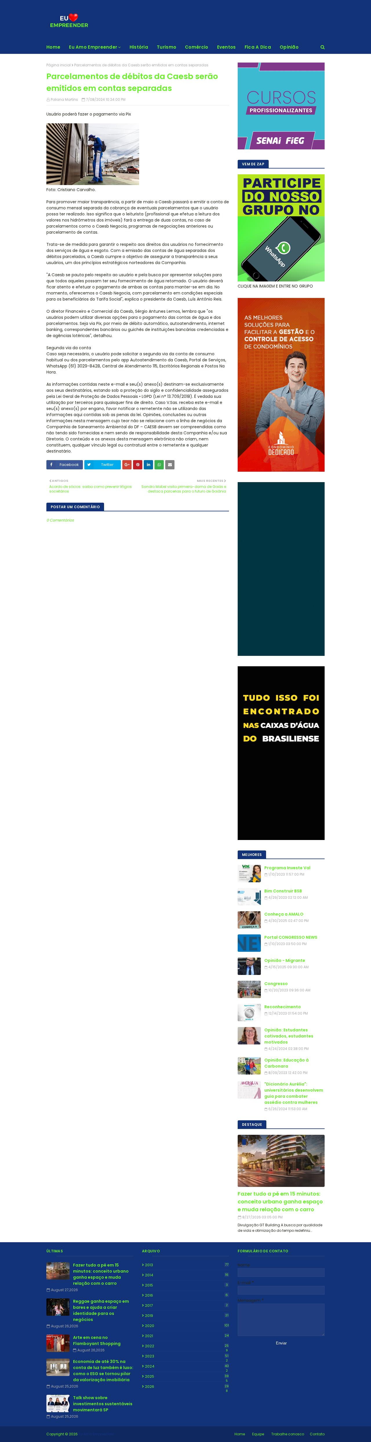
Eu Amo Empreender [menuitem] (93, 47)
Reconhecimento (282, 1007)
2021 (187, 1336)
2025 (187, 1376)
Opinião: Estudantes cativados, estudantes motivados (288, 1036)
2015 (186, 1285)
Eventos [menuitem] (226, 47)
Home (239, 1434)
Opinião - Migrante (284, 960)
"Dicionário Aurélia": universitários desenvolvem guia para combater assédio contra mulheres (293, 1093)
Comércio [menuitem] (196, 47)
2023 (186, 1356)
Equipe (258, 1434)
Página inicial (58, 65)
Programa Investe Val (287, 868)
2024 (187, 1366)
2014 (186, 1275)
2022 (187, 1346)
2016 (186, 1295)
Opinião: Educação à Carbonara (286, 1063)
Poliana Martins (64, 99)
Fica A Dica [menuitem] (258, 47)
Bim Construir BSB (283, 891)
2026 (187, 1387)
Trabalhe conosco (287, 1434)
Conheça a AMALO (283, 914)
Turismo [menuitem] (166, 47)
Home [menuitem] (53, 47)
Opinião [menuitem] (289, 47)
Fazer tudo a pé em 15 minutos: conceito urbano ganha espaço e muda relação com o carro (280, 1201)
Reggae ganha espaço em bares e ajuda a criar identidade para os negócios (101, 1310)
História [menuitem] (139, 47)
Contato (317, 1434)
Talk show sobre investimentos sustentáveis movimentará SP (102, 1404)
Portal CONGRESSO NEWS (290, 937)
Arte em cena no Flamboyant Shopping (97, 1340)
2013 (186, 1265)
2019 (186, 1315)
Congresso (276, 984)
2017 (186, 1305)
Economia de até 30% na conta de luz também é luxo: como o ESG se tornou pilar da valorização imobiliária (103, 1371)
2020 (187, 1325)
